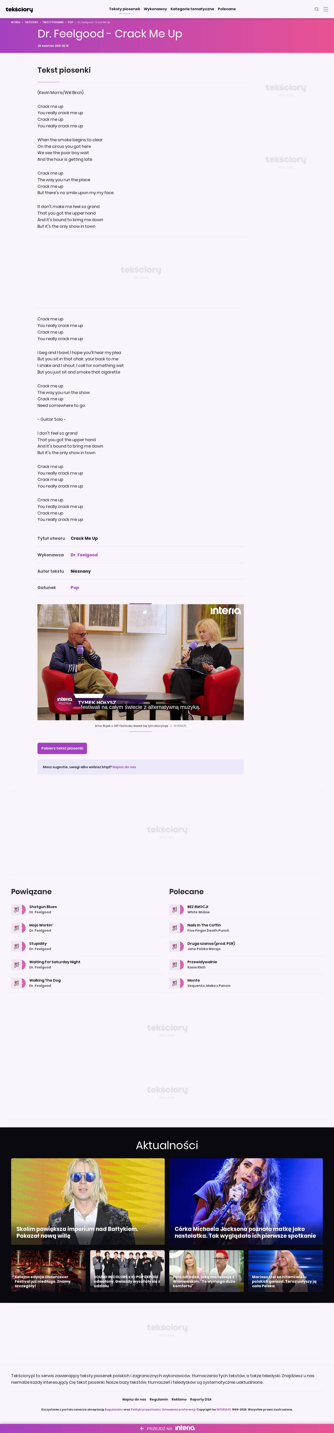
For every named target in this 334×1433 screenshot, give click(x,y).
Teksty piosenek (53, 22)
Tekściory (31, 22)
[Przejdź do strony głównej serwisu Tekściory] (19, 9)
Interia (15, 22)
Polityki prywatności (145, 1409)
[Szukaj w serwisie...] (316, 9)
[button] (124, 9)
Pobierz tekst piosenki (62, 748)
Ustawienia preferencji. (179, 1409)
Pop (70, 22)
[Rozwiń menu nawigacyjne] (325, 9)
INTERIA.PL (224, 1409)
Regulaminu (114, 1409)
